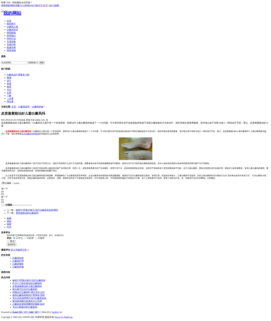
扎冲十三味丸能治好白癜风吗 (27, 283)
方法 (9, 89)
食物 (9, 78)
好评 (31, 238)
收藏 (9, 218)
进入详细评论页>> (20, 250)
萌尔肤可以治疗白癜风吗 (24, 289)
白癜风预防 (18, 264)
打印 (9, 227)
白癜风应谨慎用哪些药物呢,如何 (28, 304)
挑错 (9, 221)
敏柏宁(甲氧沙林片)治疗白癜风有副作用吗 (37, 210)
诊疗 (9, 80)
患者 (9, 83)
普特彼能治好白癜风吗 (27, 213)
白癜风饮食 (18, 258)
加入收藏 (54, 5)
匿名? (13, 241)
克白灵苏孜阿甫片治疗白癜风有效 (29, 298)
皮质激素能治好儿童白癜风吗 (27, 286)
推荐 (9, 224)
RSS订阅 (33, 5)
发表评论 (11, 244)
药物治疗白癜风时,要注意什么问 (28, 292)
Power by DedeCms (63, 317)
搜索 (42, 63)
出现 (9, 92)
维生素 (10, 101)
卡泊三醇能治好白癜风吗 (24, 307)
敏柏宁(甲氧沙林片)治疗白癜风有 (28, 280)
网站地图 (15, 5)
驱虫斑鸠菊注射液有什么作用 (27, 301)
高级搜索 (5, 5)
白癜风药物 (37, 106)
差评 (42, 238)
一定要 (10, 98)
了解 (9, 95)
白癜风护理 (18, 261)
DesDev (55, 312)
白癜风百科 (24, 106)
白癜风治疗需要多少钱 (18, 75)
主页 (13, 106)
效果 (9, 86)
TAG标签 (24, 5)
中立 (20, 238)
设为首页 (43, 5)
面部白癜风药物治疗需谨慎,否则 (28, 295)
